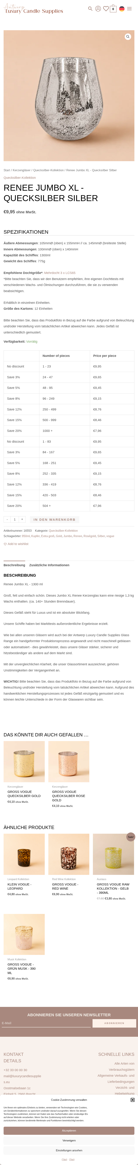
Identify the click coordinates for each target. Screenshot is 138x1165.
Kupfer (35, 536)
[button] (132, 1100)
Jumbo (67, 536)
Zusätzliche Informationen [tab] (49, 565)
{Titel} (64, 1159)
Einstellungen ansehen (69, 1150)
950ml (26, 536)
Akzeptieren (69, 1130)
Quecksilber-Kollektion (48, 170)
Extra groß (47, 536)
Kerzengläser (22, 170)
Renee (77, 536)
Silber (101, 536)
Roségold (90, 536)
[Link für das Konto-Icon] (98, 9)
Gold (59, 536)
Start (7, 170)
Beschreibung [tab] (14, 565)
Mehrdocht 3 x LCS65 (59, 273)
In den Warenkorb (55, 519)
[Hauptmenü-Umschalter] (129, 8)
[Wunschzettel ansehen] (106, 10)
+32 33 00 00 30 (15, 1070)
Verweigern (69, 1140)
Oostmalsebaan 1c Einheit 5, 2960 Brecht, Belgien (20, 1094)
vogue (110, 536)
